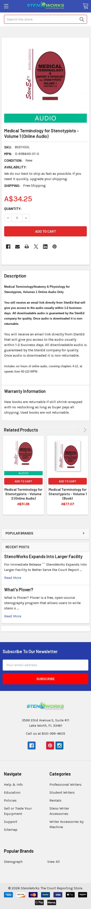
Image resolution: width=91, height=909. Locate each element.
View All (53, 862)
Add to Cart (23, 481)
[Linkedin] (45, 247)
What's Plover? (18, 589)
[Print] (27, 247)
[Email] (17, 247)
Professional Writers (65, 784)
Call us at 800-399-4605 (45, 733)
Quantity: (13, 208)
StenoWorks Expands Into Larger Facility (43, 556)
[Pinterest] (55, 247)
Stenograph (13, 862)
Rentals (55, 800)
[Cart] (85, 6)
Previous (79, 430)
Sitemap (10, 829)
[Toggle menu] (6, 6)
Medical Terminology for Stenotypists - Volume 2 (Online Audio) (23, 493)
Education (12, 792)
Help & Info (13, 784)
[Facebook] (8, 247)
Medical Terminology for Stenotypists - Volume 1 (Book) (68, 493)
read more (12, 578)
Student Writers (62, 792)
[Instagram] (59, 745)
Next (84, 430)
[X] (36, 247)
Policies (10, 800)
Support (10, 822)
